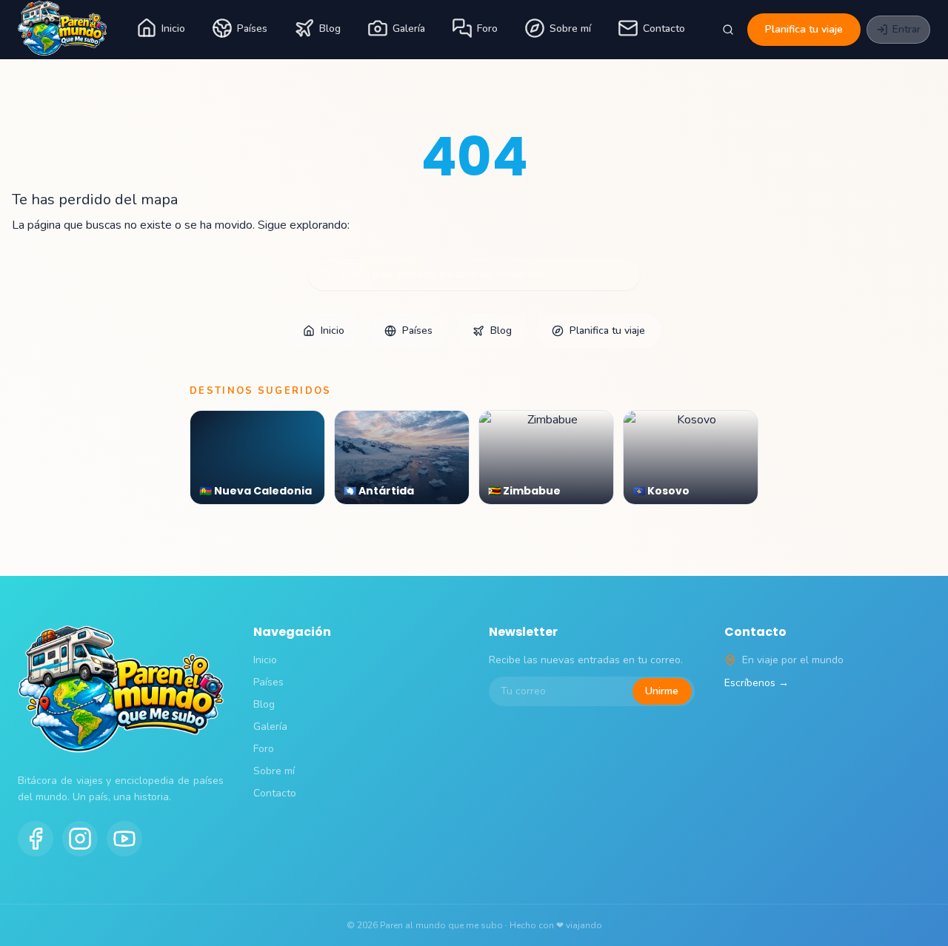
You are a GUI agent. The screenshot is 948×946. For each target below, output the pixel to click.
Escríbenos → (756, 683)
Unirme (661, 691)
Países (252, 28)
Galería (409, 28)
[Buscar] (728, 29)
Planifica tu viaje (804, 29)
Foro (487, 28)
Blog (330, 28)
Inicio (173, 28)
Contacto (664, 28)
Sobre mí (570, 28)
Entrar (906, 29)
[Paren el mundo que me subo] (62, 29)
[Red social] (35, 838)
